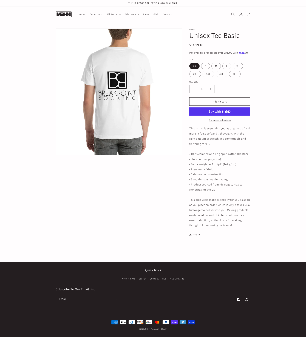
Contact (154, 278)
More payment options (220, 120)
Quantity (193, 81)
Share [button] (196, 234)
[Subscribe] (115, 299)
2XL (195, 74)
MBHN (147, 329)
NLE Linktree (177, 278)
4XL (221, 74)
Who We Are (128, 278)
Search (142, 278)
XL (237, 66)
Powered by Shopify (159, 329)
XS (194, 66)
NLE (164, 278)
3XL (208, 74)
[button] (233, 14)
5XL (235, 74)
